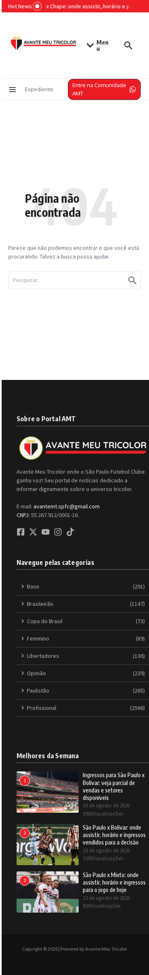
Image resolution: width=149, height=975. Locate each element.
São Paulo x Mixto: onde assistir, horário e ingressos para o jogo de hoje (114, 882)
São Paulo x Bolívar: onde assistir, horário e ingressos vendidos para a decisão (114, 835)
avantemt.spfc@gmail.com (67, 506)
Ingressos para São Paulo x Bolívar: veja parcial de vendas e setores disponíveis (113, 786)
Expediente (39, 89)
